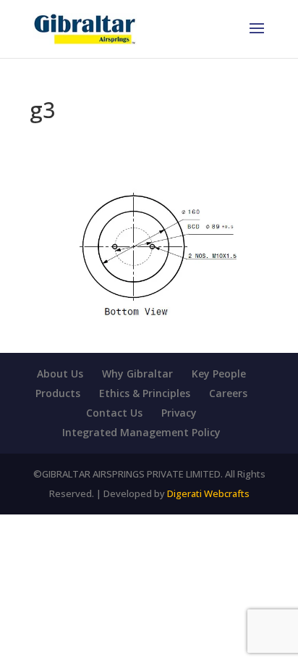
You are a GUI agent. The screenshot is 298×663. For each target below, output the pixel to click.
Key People (219, 373)
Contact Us (114, 413)
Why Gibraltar (137, 373)
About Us (60, 373)
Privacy (179, 413)
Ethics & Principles (144, 393)
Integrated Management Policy (141, 432)
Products (57, 393)
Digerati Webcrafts (208, 493)
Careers (228, 393)
